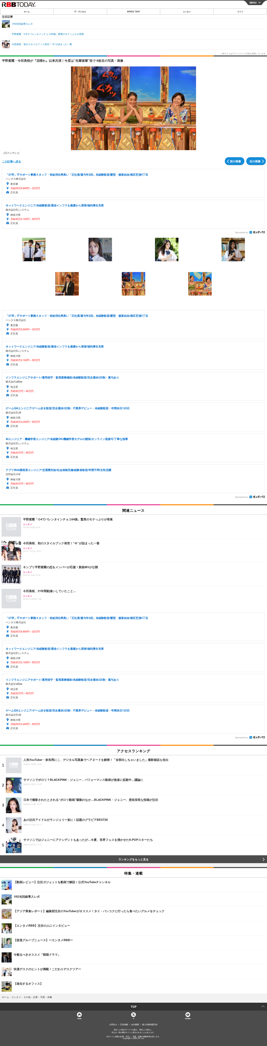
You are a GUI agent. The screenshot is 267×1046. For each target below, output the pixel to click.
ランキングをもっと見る (133, 859)
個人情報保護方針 (150, 1024)
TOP (133, 1007)
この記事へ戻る (11, 161)
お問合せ (113, 1024)
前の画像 (235, 161)
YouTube (187, 1018)
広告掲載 (124, 1024)
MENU (253, 2)
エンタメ (187, 12)
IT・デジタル (80, 12)
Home (79, 1018)
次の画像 (255, 161)
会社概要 (135, 1024)
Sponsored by (241, 232)
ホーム (27, 12)
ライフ (240, 12)
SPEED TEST (133, 12)
